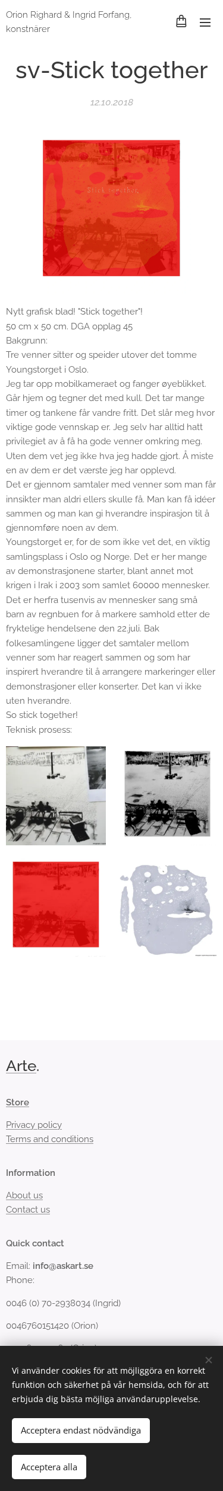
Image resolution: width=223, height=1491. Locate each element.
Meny (205, 22)
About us (24, 1195)
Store (17, 1102)
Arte (21, 1066)
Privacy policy (34, 1125)
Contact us (28, 1209)
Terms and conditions (49, 1139)
